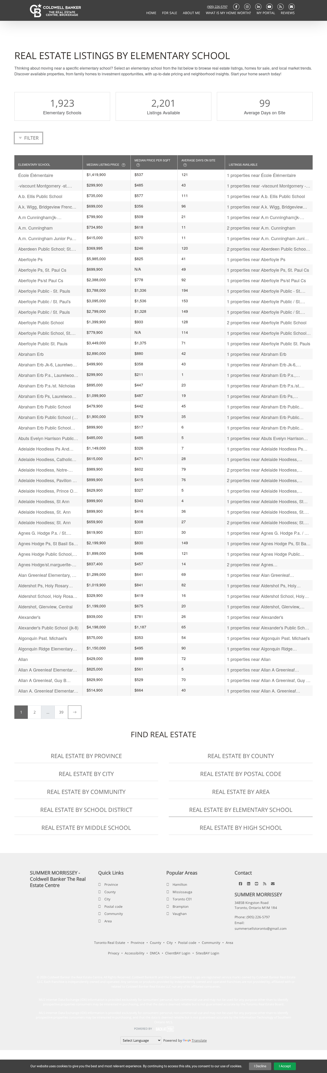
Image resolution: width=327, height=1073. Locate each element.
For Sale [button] (170, 13)
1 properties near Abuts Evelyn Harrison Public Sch (265, 438)
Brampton (181, 906)
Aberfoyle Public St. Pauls (43, 343)
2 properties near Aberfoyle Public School (266, 322)
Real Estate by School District (86, 810)
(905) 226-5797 (217, 7)
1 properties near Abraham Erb (256, 354)
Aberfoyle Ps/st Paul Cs (40, 280)
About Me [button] (192, 13)
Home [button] (151, 13)
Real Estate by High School (241, 827)
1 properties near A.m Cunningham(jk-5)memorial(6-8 (263, 217)
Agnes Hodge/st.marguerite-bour (45, 564)
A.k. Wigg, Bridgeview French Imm (46, 207)
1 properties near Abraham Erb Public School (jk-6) (263, 417)
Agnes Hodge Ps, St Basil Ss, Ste (46, 543)
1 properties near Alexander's (255, 617)
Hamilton (180, 884)
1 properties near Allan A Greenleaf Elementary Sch (261, 669)
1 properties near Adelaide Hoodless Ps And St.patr (265, 449)
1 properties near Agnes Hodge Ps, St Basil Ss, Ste (268, 543)
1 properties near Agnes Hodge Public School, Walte (263, 554)
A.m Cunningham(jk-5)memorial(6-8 (37, 217)
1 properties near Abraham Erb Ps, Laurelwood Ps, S (260, 396)
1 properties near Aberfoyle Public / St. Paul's (264, 301)
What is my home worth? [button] (229, 13)
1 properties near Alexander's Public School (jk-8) (268, 627)
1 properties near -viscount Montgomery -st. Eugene (268, 185)
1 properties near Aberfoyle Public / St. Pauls (264, 312)
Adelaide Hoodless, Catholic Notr (45, 459)
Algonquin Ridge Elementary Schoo (45, 648)
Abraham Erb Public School (44, 406)
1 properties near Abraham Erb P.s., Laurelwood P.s (261, 375)
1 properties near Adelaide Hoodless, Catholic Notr (262, 459)
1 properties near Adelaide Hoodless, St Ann (265, 501)
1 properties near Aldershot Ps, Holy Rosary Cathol (261, 585)
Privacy (113, 953)
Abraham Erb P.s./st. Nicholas (46, 385)
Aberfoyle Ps (30, 259)
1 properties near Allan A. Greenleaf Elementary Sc (261, 691)
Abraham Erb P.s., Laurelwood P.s (47, 375)
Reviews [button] (288, 13)
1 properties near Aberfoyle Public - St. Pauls (264, 291)
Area (108, 921)
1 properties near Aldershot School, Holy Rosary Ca (265, 596)
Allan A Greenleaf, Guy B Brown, (42, 680)
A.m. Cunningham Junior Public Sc (48, 238)
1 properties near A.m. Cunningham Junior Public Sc (267, 238)
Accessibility (134, 953)
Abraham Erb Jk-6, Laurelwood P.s (47, 364)
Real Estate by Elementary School (240, 810)
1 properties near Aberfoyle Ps (256, 259)
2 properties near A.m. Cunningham (261, 228)
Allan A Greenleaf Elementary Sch (46, 669)
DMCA (155, 953)
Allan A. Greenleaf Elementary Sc (47, 691)
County (110, 892)
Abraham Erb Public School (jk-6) (48, 417)
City (107, 899)
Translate (199, 1040)
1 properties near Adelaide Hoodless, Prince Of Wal (262, 491)
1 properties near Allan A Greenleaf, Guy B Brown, (268, 680)
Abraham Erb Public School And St (44, 427)
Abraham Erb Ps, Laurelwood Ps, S (46, 396)
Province (111, 884)
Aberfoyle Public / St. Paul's (44, 301)
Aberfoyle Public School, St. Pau (44, 333)
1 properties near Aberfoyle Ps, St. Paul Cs (268, 270)
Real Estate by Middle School (86, 827)
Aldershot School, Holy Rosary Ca (47, 596)
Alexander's (29, 617)
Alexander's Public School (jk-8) (48, 627)
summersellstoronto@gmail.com (261, 928)
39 (61, 712)
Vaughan (180, 913)
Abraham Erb (31, 354)
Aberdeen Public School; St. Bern (45, 249)
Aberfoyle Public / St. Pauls (44, 312)
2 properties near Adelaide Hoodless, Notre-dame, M (262, 470)
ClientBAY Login (177, 953)
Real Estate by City (86, 774)
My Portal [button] (266, 13)
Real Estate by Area (241, 792)
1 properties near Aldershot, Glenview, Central (263, 606)
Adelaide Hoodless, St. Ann (44, 512)
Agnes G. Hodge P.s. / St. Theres (42, 533)
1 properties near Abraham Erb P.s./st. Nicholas (263, 385)
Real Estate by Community (86, 792)
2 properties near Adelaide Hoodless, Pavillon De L (262, 480)
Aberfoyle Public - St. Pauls (44, 291)
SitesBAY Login (207, 953)
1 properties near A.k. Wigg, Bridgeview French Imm (265, 207)
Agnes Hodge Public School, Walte (45, 554)
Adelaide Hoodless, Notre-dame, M (43, 470)
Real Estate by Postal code (240, 774)
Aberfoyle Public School (41, 322)
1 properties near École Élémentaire (261, 175)
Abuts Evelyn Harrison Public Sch (46, 438)
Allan (23, 659)
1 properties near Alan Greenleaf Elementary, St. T (258, 575)
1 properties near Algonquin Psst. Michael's (268, 638)
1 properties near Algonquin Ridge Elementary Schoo (260, 648)
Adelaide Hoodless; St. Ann (44, 522)
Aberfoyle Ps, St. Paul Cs (42, 270)
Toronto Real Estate (109, 942)
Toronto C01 (182, 899)
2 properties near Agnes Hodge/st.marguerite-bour (251, 564)
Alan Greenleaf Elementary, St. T (47, 575)
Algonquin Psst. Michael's (42, 638)
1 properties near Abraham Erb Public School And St (263, 427)
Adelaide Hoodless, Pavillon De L (48, 480)
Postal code (113, 906)
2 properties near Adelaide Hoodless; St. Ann (265, 522)
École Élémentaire (35, 175)
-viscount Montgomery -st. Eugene (43, 185)
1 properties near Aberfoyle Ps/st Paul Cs (266, 280)
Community (113, 913)
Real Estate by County (241, 756)
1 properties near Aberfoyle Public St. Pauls (268, 343)
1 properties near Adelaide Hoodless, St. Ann (265, 512)
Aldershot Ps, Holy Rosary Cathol (43, 585)
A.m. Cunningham (35, 228)
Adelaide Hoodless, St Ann (43, 501)
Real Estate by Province (86, 756)
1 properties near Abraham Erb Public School (263, 406)
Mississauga (182, 892)
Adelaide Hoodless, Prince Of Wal (46, 491)
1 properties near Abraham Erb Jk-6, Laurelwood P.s (262, 364)
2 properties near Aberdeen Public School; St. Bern (267, 249)
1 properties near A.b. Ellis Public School (266, 196)
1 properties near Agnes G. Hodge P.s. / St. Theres (268, 533)
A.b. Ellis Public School (40, 196)
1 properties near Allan (249, 659)
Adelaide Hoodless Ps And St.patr (43, 449)
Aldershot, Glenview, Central (45, 606)
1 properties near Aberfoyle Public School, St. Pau (267, 333)
